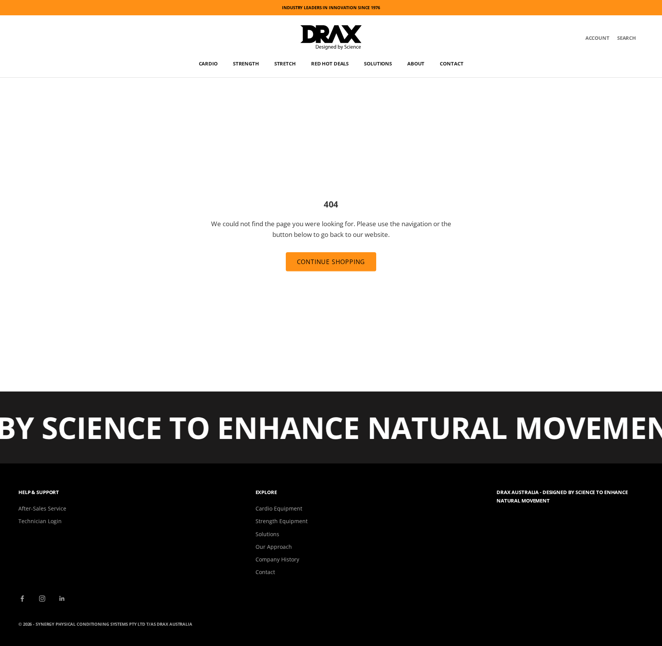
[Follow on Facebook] (22, 598)
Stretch (285, 63)
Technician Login (40, 521)
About (415, 63)
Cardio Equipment (279, 508)
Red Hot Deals (330, 63)
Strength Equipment (282, 521)
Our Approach (274, 546)
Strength (246, 63)
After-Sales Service (42, 508)
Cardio (208, 63)
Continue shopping (331, 262)
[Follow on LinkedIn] (62, 598)
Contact (451, 63)
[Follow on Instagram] (42, 598)
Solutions (378, 63)
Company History (277, 559)
